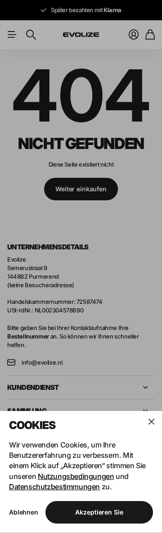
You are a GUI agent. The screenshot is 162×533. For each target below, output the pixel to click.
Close (151, 422)
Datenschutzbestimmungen (54, 486)
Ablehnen (23, 512)
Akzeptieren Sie (99, 512)
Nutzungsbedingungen (76, 476)
